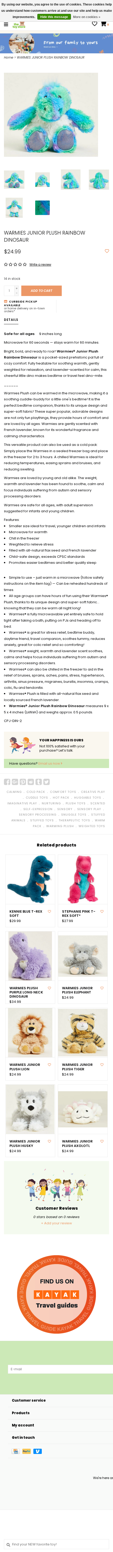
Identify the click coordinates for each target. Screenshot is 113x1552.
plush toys (76, 803)
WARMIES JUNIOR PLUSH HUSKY (24, 1143)
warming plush (60, 826)
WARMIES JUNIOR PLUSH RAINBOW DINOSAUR (50, 57)
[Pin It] (23, 782)
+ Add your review (56, 1223)
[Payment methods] (17, 1451)
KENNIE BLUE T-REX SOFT (25, 913)
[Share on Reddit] (31, 782)
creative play (93, 792)
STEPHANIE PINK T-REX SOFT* (78, 913)
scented (97, 803)
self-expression (38, 809)
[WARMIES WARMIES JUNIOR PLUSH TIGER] (82, 1032)
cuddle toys (37, 797)
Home (8, 57)
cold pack (36, 792)
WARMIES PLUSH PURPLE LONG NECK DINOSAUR (26, 992)
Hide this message (54, 17)
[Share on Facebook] (7, 782)
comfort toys (63, 792)
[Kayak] (56, 1294)
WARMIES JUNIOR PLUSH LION (24, 1067)
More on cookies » (86, 17)
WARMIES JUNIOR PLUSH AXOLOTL (77, 1143)
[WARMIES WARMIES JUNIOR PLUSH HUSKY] (30, 1109)
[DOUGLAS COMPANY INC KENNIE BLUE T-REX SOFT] (30, 879)
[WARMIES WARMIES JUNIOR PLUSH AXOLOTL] (82, 1109)
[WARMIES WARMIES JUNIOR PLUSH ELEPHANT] (82, 956)
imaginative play (22, 803)
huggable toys (87, 797)
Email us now (49, 763)
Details (11, 319)
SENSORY (65, 809)
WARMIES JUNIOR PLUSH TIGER (77, 1067)
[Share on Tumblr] (38, 782)
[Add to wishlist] (107, 251)
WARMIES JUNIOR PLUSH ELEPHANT (77, 990)
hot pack (61, 797)
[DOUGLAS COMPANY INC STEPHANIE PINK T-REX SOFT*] (82, 879)
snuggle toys (73, 814)
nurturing (51, 803)
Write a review (40, 264)
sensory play (89, 809)
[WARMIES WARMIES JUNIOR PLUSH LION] (30, 1032)
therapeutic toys (74, 820)
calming (14, 792)
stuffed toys (42, 820)
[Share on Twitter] (46, 782)
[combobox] (56, 1544)
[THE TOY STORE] (19, 24)
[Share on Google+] (15, 782)
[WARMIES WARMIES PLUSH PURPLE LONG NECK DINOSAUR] (30, 956)
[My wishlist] (94, 24)
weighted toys (92, 826)
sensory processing (37, 814)
